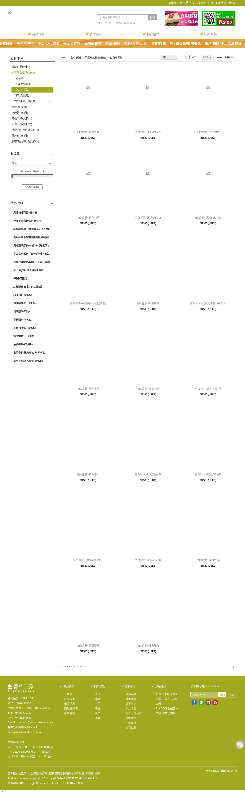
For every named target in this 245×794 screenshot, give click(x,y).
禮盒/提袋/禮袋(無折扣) (25, 129)
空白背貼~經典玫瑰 (147, 645)
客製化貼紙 (22, 95)
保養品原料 (93, 43)
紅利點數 (131, 727)
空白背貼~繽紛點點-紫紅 (208, 217)
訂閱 (222, 694)
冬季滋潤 (118, 22)
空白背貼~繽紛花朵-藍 (208, 388)
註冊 (210, 2)
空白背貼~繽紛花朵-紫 (148, 559)
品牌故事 (69, 698)
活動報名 (38, 34)
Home (63, 57)
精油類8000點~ (21, 311)
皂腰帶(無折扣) (20, 112)
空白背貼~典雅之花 (208, 559)
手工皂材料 (72, 43)
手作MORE (25, 43)
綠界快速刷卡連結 (167, 694)
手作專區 (95, 34)
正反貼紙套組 (23, 83)
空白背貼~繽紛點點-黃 (208, 474)
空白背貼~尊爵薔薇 (88, 645)
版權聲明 (69, 713)
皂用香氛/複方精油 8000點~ (28, 360)
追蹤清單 (221, 2)
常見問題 (131, 708)
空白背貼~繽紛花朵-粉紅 (88, 559)
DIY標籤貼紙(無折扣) (24, 101)
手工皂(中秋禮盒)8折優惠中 (28, 270)
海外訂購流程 (134, 713)
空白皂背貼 (22, 89)
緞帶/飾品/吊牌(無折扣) (25, 141)
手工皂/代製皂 (49, 43)
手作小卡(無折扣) (21, 124)
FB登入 (201, 2)
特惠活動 (17, 203)
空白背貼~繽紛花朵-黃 (148, 474)
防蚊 (126, 22)
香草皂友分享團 (165, 713)
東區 (97, 713)
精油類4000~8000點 (24, 303)
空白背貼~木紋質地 (88, 132)
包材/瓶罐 (158, 43)
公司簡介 (69, 694)
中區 (97, 703)
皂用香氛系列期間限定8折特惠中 (31, 237)
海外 (97, 717)
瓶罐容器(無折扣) (21, 66)
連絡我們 (131, 717)
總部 (97, 694)
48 (193, 57)
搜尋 (152, 17)
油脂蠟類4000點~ (23, 344)
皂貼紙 (19, 78)
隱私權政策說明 (17, 773)
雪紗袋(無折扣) (20, 135)
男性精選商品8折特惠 (25, 212)
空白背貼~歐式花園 (147, 388)
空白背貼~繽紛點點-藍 (148, 132)
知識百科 (210, 34)
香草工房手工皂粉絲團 (167, 701)
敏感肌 (108, 22)
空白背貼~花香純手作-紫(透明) (208, 303)
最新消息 (69, 703)
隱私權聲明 (71, 708)
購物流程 (131, 698)
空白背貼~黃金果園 (88, 474)
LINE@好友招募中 (167, 708)
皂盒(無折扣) (19, 106)
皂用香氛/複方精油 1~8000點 (29, 352)
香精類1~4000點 (22, 319)
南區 (97, 708)
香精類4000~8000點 (24, 327)
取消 (231, 694)
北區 (97, 698)
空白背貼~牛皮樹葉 (147, 303)
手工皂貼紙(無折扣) (23, 72)
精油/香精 (112, 43)
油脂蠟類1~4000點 (23, 336)
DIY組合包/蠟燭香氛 (185, 43)
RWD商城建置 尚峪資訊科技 (220, 770)
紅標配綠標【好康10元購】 (28, 286)
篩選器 (15, 153)
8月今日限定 (20, 278)
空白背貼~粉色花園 (88, 217)
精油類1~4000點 (22, 294)
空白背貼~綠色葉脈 (88, 388)
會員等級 (131, 694)
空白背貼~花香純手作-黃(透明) (88, 303)
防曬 (132, 22)
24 (186, 57)
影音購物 (153, 34)
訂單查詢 (131, 703)
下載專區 (131, 722)
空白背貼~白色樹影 (208, 132)
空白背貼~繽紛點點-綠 (148, 217)
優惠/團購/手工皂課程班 (223, 43)
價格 (14, 162)
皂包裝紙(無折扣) (21, 118)
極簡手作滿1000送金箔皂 (27, 220)
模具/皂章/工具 (135, 43)
